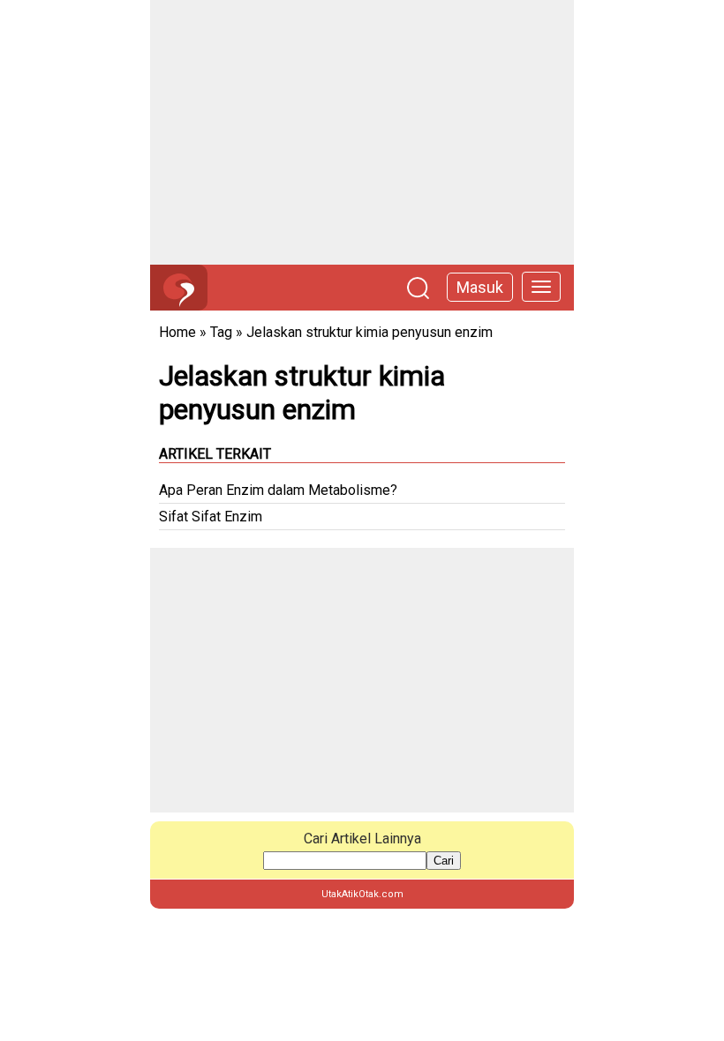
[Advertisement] (362, 132)
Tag (221, 332)
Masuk (479, 287)
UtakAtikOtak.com (362, 894)
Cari (444, 860)
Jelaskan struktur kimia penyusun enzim (369, 332)
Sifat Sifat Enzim (210, 516)
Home (177, 332)
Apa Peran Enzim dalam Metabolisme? (278, 490)
